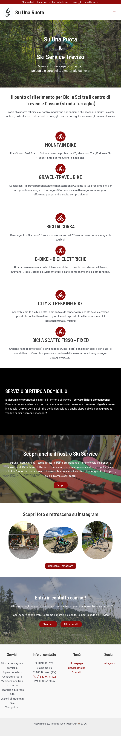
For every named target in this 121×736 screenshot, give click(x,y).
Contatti (76, 672)
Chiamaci (48, 624)
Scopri (60, 485)
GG (85, 723)
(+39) (36, 676)
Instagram (109, 663)
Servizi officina (76, 667)
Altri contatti (71, 624)
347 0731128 (48, 676)
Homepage (76, 663)
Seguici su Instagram (60, 565)
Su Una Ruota (29, 12)
